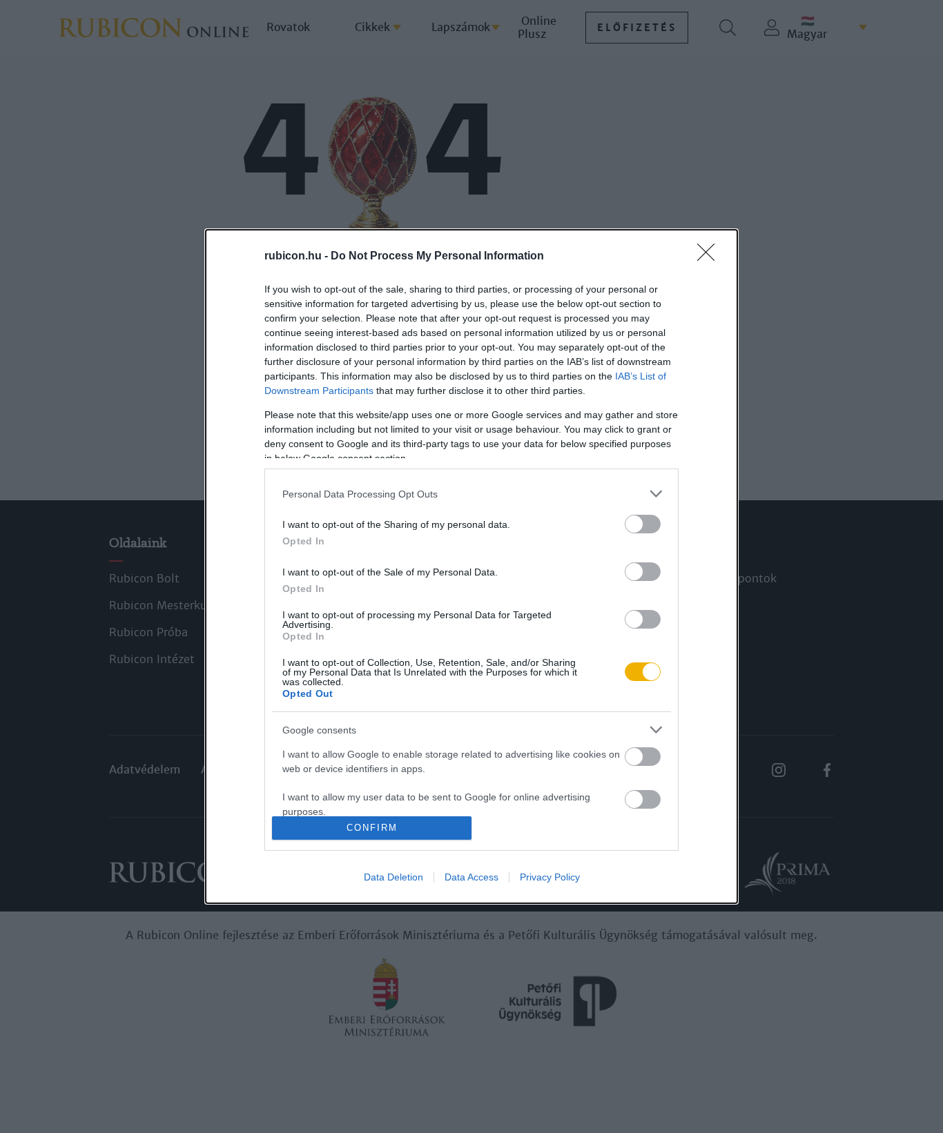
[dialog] (471, 566)
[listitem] (471, 493)
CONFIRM (372, 827)
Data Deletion (393, 877)
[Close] (710, 257)
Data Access (471, 877)
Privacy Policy (550, 877)
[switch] (643, 524)
